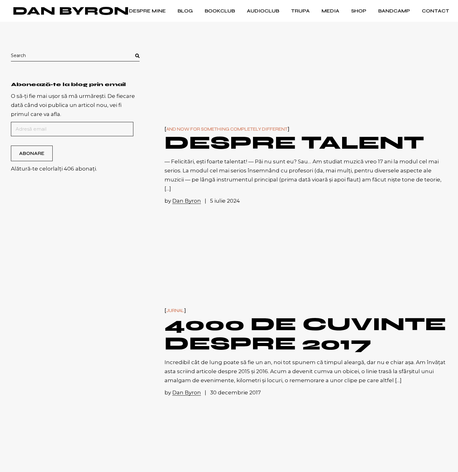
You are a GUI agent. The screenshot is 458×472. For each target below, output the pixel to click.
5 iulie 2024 (225, 201)
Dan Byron (70, 11)
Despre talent (294, 142)
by (183, 201)
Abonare (31, 153)
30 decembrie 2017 (235, 392)
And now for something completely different (227, 129)
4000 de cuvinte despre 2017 (305, 334)
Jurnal (175, 310)
